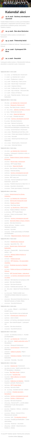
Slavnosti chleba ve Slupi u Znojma (19, 220)
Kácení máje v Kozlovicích (18, 161)
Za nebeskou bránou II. (20, 417)
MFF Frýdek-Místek (16, 385)
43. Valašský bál (15, 339)
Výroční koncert (15, 347)
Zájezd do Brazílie (18, 166)
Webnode (20, 436)
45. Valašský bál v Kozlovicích (19, 151)
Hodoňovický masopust (17, 241)
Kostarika (15, 374)
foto (19, 374)
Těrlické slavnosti (15, 258)
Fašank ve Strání (14, 203)
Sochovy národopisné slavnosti (20, 118)
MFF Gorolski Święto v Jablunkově (19, 273)
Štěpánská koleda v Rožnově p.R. (20, 236)
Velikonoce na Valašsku (16, 381)
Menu (28, 3)
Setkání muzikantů (16, 351)
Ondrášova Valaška (16, 356)
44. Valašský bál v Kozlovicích (18, 198)
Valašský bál (13, 366)
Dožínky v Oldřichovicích (17, 398)
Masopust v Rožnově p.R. (18, 105)
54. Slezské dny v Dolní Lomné (19, 207)
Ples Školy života (14, 372)
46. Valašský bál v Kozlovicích (18, 103)
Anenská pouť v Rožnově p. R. (18, 315)
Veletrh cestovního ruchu (21, 341)
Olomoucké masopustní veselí (18, 200)
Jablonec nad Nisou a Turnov (22, 109)
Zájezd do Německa (19, 114)
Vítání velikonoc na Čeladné (18, 377)
